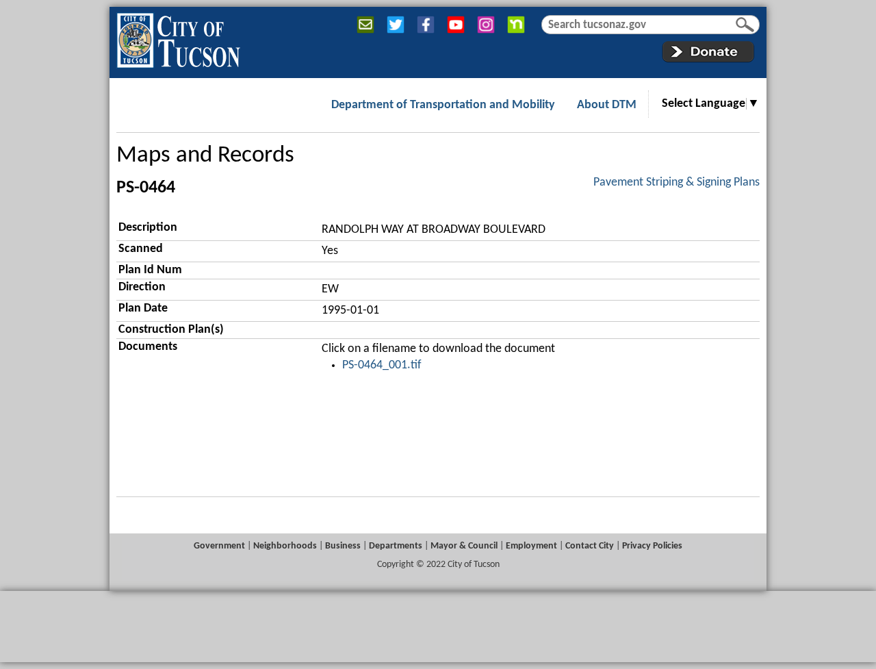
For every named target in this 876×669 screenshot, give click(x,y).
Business (343, 546)
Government (219, 546)
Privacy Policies (652, 546)
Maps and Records (205, 156)
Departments (395, 546)
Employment (531, 546)
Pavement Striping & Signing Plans (676, 182)
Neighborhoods (285, 546)
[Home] (178, 37)
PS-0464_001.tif (382, 365)
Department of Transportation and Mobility (443, 105)
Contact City (589, 546)
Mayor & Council (464, 546)
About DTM (606, 105)
